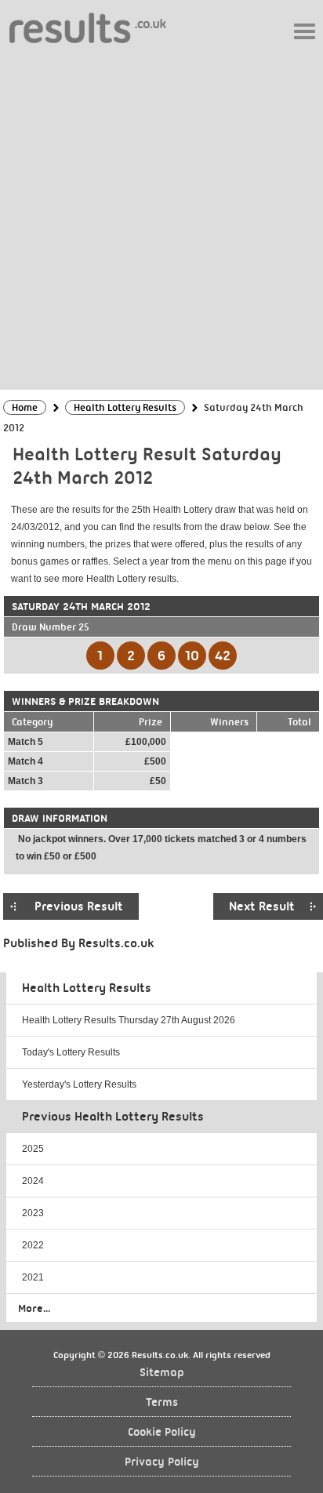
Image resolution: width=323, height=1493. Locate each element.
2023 (33, 1213)
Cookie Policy (162, 1432)
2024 (33, 1180)
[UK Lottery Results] (87, 27)
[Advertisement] (161, 215)
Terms (162, 1402)
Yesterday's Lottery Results (79, 1084)
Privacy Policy (162, 1462)
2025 (33, 1148)
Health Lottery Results (86, 988)
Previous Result (78, 906)
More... (34, 1308)
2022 (33, 1245)
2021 (33, 1277)
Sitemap (162, 1372)
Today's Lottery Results (71, 1052)
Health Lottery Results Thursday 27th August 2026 (128, 1020)
